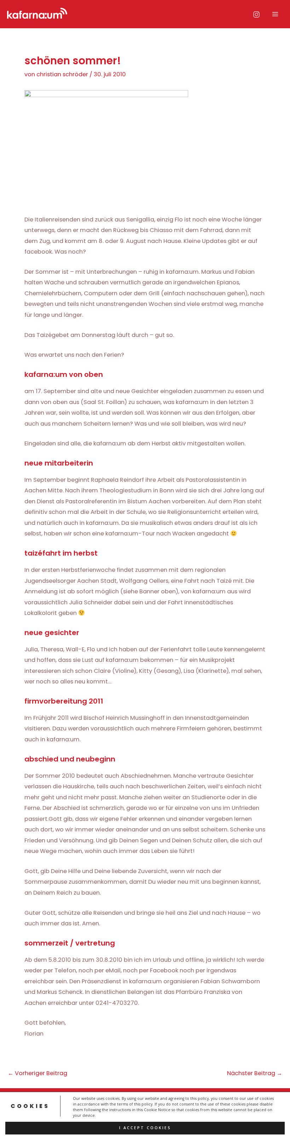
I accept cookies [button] (145, 1127)
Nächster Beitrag (254, 1073)
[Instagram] (256, 14)
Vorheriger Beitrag (37, 1073)
